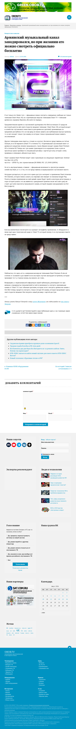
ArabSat (11, 628)
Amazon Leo (18, 628)
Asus (7, 631)
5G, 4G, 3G (42, 664)
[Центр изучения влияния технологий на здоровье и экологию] (38, 11)
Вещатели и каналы (12, 33)
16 (67, 599)
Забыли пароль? (51, 439)
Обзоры (7, 681)
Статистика (42, 685)
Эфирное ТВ (9, 672)
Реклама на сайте (44, 694)
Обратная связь (43, 696)
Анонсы (7, 690)
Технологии (42, 679)
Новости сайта (43, 692)
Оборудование (10, 677)
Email (50, 413)
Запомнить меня (48, 454)
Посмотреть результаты (20, 568)
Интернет (41, 663)
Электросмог (9, 698)
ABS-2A (30, 631)
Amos (10, 635)
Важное (40, 677)
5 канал (22, 633)
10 (43, 599)
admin (12, 56)
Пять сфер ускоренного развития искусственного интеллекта (58, 501)
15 (63, 599)
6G (11, 631)
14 (59, 599)
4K (18, 630)
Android (17, 633)
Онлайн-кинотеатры (11, 666)
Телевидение (9, 661)
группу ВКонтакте (39, 302)
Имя (25, 413)
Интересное (9, 689)
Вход (43, 439)
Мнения (7, 692)
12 (51, 599)
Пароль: (44, 448)
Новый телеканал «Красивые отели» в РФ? (26, 358)
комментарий (28, 391)
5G (22, 631)
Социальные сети (44, 668)
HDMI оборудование (11, 683)
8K (7, 628)
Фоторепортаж (9, 696)
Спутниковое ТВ (10, 668)
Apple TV (30, 628)
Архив (20, 570)
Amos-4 (27, 633)
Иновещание (9, 674)
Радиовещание (43, 666)
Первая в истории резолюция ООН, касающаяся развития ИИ (58, 476)
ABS (14, 631)
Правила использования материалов (39, 705)
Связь (40, 661)
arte (13, 633)
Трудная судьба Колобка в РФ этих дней (25, 346)
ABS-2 (25, 631)
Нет (9, 560)
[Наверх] (69, 648)
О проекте (42, 690)
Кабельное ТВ (9, 670)
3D (14, 635)
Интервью (8, 694)
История (41, 683)
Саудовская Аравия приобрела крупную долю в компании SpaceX (34, 343)
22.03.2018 (22, 56)
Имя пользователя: (47, 442)
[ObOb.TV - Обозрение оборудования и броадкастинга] (16, 17)
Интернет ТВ (9, 664)
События (41, 681)
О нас (40, 689)
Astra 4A (24, 628)
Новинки (7, 679)
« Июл (43, 612)
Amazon (8, 633)
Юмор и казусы (9, 700)
